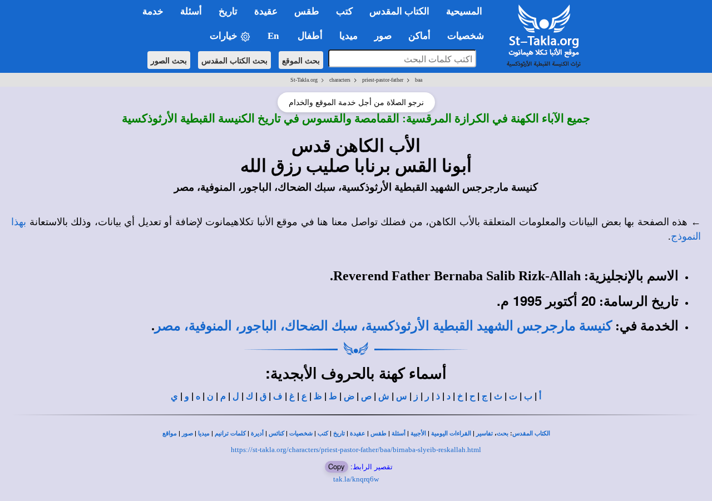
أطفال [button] (310, 36)
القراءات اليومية (451, 433)
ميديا (204, 433)
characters (339, 80)
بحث (502, 433)
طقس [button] (306, 11)
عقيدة (357, 433)
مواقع (169, 433)
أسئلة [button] (191, 11)
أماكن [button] (419, 36)
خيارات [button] (225, 36)
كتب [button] (344, 11)
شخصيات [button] (469, 36)
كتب (323, 433)
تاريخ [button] (228, 11)
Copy (336, 466)
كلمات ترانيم (230, 433)
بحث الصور (169, 60)
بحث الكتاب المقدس (234, 60)
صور (187, 433)
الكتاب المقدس (531, 433)
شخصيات (301, 433)
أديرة (257, 433)
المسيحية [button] (464, 11)
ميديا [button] (348, 36)
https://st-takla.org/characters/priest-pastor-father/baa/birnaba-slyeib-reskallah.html (356, 449)
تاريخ (339, 433)
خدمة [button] (153, 11)
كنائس (276, 433)
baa (418, 80)
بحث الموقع (301, 60)
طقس (378, 433)
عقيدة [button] (266, 11)
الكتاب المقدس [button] (399, 11)
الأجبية (418, 433)
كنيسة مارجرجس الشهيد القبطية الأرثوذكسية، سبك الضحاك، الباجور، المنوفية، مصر (383, 326)
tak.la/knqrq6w (356, 479)
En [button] (274, 36)
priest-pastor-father (382, 80)
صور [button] (383, 36)
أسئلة (399, 433)
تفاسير (484, 433)
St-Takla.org (304, 80)
